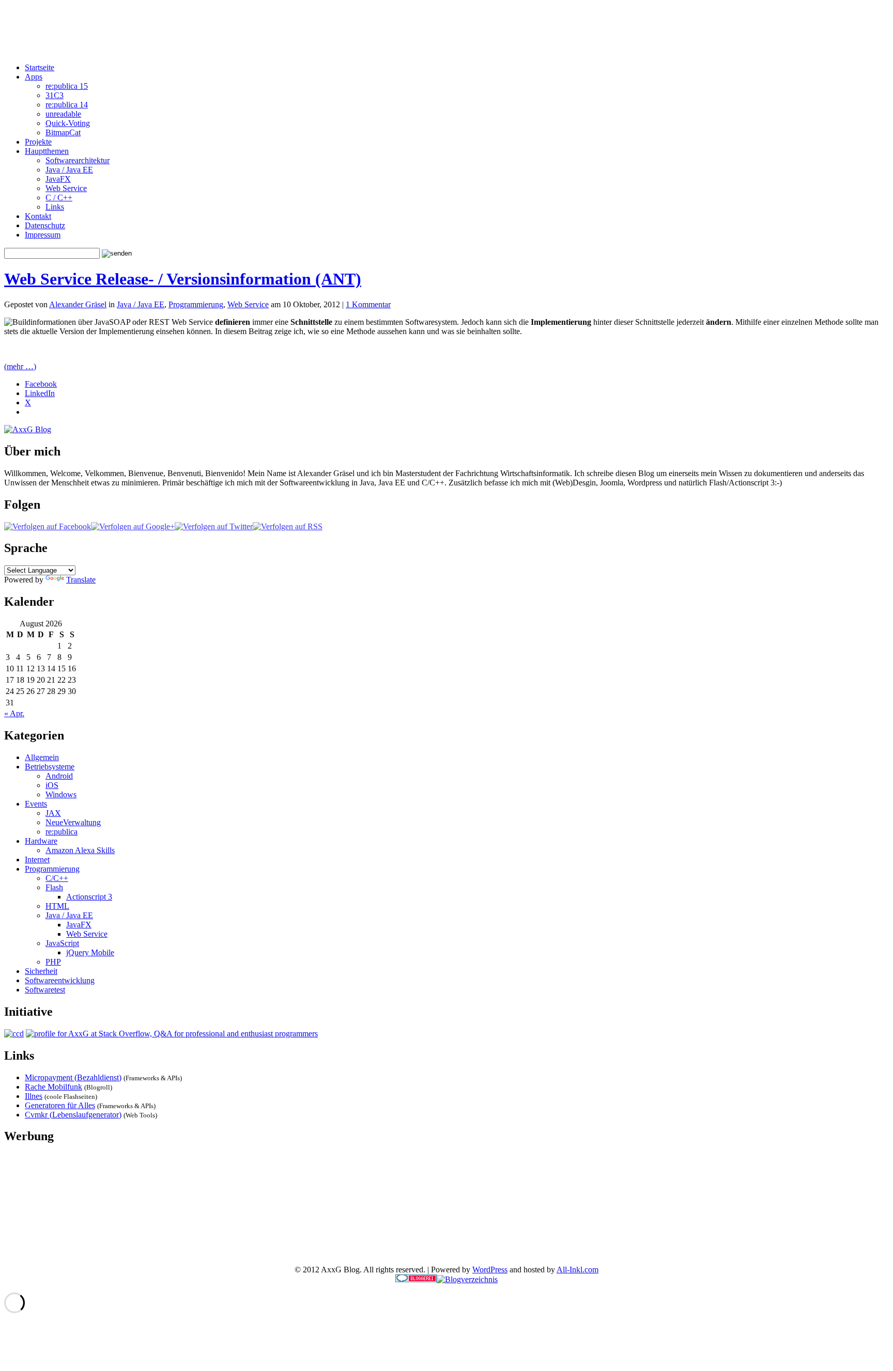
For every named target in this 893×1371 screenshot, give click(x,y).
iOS (51, 785)
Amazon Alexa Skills (80, 850)
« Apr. (14, 713)
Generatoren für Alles (60, 1105)
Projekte (38, 141)
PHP (53, 961)
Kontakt (38, 216)
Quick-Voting (67, 123)
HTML (57, 906)
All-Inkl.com (577, 1269)
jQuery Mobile (90, 952)
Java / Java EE (69, 169)
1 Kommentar (368, 304)
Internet (37, 859)
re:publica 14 (66, 104)
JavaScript (62, 943)
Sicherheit (41, 971)
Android (59, 775)
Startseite (39, 67)
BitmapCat (63, 132)
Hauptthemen (47, 151)
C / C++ (58, 197)
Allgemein (42, 757)
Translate (81, 579)
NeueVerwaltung (73, 822)
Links (54, 206)
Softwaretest (45, 989)
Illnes (33, 1096)
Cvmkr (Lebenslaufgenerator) (73, 1114)
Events (36, 803)
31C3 (54, 95)
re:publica (61, 831)
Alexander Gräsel (77, 304)
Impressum (42, 234)
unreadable (63, 113)
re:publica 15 (66, 86)
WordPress (489, 1269)
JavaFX (58, 179)
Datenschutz (45, 225)
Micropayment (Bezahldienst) (73, 1077)
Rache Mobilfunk (53, 1086)
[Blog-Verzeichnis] (416, 1279)
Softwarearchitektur (77, 160)
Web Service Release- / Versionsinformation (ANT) (182, 279)
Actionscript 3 (89, 896)
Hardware (41, 841)
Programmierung (195, 304)
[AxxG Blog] (27, 429)
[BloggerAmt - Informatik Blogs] (467, 1279)
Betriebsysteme (49, 766)
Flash (54, 887)
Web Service (66, 188)
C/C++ (56, 878)
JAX (53, 813)
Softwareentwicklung (60, 980)
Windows (60, 794)
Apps (33, 76)
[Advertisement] (446, 31)
